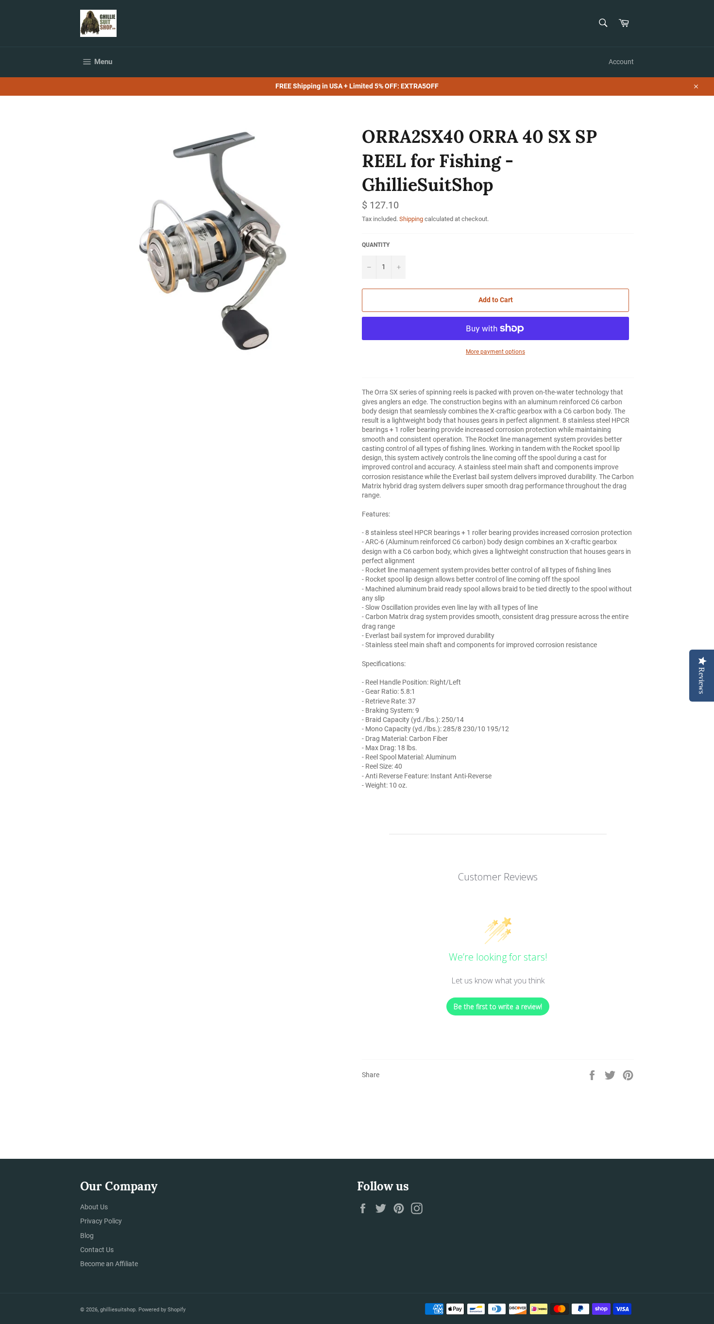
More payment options (495, 351)
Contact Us (97, 1250)
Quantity (376, 244)
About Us (94, 1207)
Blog (87, 1235)
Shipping (411, 219)
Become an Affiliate (109, 1264)
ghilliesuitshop (118, 1310)
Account (621, 62)
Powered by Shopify (162, 1310)
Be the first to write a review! (498, 1006)
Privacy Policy (101, 1221)
